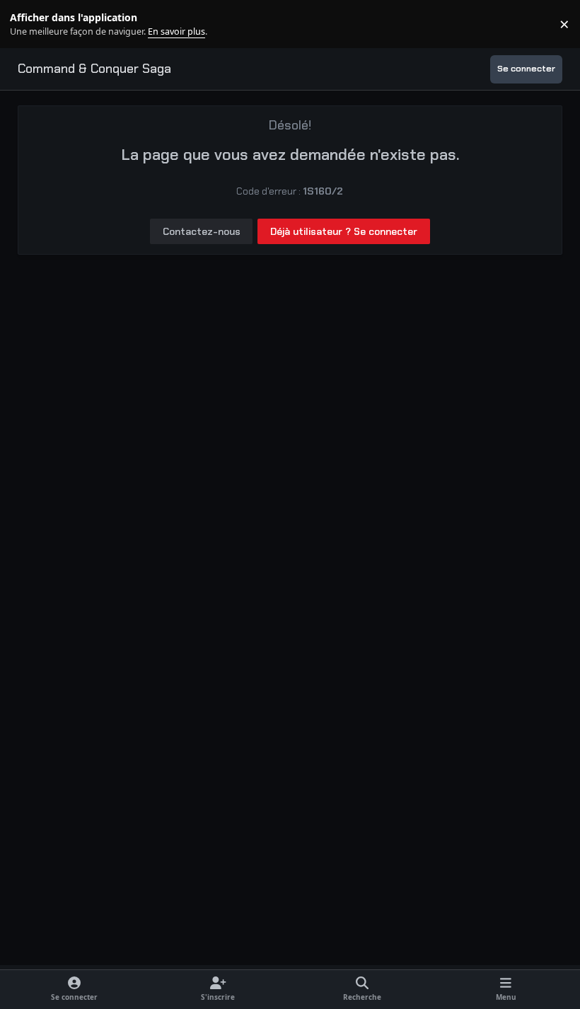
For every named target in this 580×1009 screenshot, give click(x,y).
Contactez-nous (201, 231)
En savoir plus (33, 24)
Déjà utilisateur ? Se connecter (343, 231)
